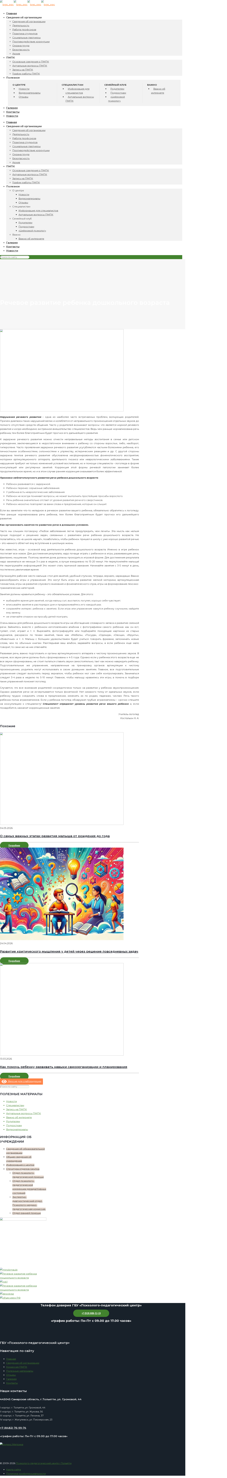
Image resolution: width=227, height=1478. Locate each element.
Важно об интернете (19, 1117)
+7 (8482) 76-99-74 (13, 1427)
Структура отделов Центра (22, 1168)
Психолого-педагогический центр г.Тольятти (43, 1463)
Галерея (11, 1379)
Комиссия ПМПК (16, 1366)
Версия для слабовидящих (24, 1081)
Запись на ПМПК (16, 1109)
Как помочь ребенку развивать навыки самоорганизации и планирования (63, 1067)
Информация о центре (20, 1164)
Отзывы (11, 1375)
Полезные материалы (19, 1371)
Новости (11, 1101)
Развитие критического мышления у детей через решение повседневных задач (69, 951)
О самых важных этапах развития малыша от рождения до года (55, 836)
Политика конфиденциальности (26, 1473)
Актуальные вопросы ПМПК (23, 1113)
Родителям (13, 1121)
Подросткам (14, 1125)
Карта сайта (13, 1469)
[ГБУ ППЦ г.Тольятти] (27, 4)
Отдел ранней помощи (26, 1213)
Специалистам (15, 1105)
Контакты (12, 1383)
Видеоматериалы (17, 1129)
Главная (11, 1358)
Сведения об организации (22, 1362)
